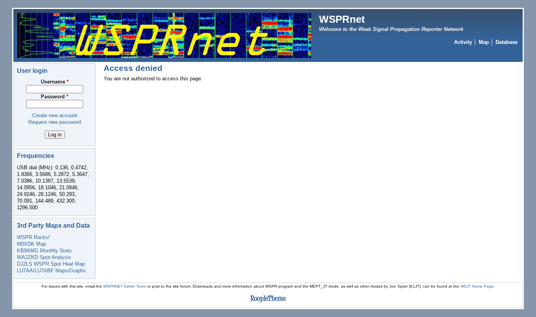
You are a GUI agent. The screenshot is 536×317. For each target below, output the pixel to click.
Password (54, 97)
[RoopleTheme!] (268, 302)
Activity (463, 42)
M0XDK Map (31, 244)
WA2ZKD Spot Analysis (44, 257)
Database (507, 42)
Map (484, 42)
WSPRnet (342, 19)
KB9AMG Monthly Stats (44, 251)
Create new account (54, 115)
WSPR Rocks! (33, 237)
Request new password (54, 122)
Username (55, 82)
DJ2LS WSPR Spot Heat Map (51, 264)
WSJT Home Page (477, 286)
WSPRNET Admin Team (124, 286)
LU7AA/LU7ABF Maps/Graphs (51, 271)
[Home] (164, 35)
